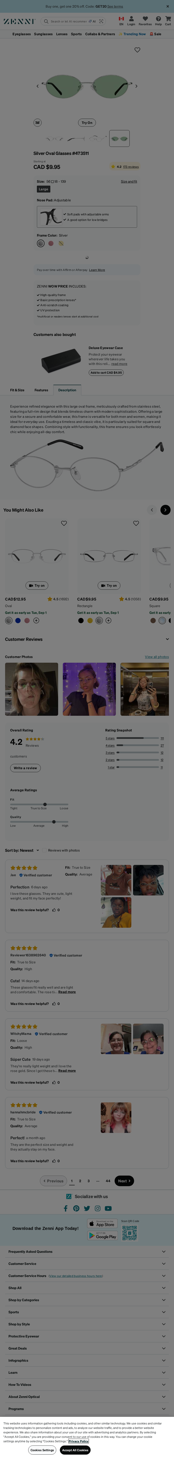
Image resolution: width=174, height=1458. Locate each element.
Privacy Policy (78, 1441)
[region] (87, 1437)
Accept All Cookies (75, 1450)
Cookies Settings (42, 1450)
